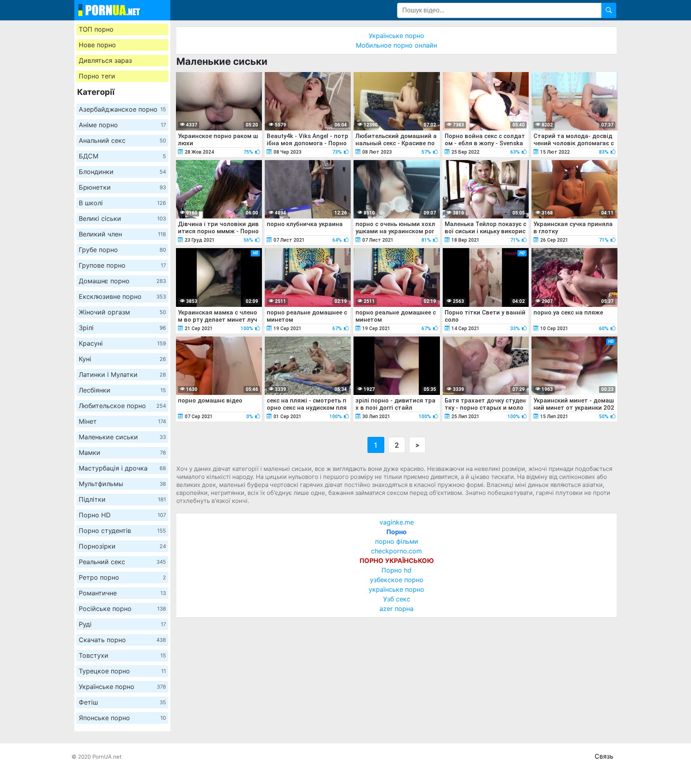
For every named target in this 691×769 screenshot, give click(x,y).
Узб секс (396, 599)
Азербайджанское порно (122, 109)
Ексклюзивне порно (122, 296)
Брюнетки (122, 187)
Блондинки (122, 172)
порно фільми (396, 541)
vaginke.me (396, 522)
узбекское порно (396, 580)
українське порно (396, 589)
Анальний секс (122, 140)
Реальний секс (122, 562)
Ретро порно (122, 577)
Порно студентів (122, 531)
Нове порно (97, 45)
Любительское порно (122, 406)
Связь (604, 756)
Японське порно (122, 718)
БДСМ (122, 156)
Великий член (122, 234)
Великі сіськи (122, 218)
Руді (122, 624)
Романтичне (122, 593)
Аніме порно (122, 125)
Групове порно (122, 265)
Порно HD (122, 515)
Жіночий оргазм (122, 312)
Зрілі (122, 328)
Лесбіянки (122, 390)
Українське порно (122, 687)
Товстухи (122, 655)
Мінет (122, 421)
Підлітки (122, 499)
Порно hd (396, 570)
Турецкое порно (122, 671)
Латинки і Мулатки (122, 374)
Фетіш (122, 702)
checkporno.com (396, 551)
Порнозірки (122, 546)
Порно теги (97, 76)
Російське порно (122, 609)
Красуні (122, 343)
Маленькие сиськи (122, 437)
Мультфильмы (122, 484)
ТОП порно (96, 29)
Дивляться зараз (105, 60)
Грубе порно (122, 250)
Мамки (122, 453)
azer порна (396, 609)
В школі (122, 203)
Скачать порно (122, 640)
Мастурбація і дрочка (122, 468)
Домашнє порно (122, 281)
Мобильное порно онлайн (396, 45)
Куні (122, 359)
